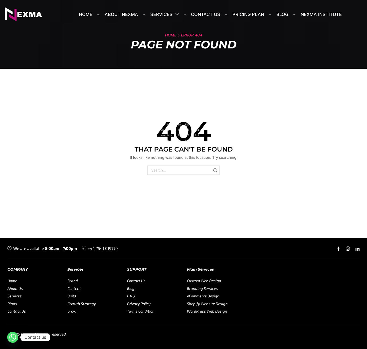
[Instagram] (348, 249)
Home (171, 35)
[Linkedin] (358, 249)
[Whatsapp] (12, 337)
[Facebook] (339, 249)
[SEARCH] (215, 170)
